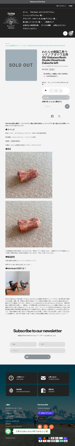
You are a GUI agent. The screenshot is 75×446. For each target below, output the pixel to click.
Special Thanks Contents (13, 426)
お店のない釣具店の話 (12, 421)
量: (46, 90)
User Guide (19, 379)
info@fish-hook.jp (54, 379)
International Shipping (23, 391)
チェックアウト (52, 82)
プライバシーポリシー (12, 411)
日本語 (70, 6)
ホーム (7, 43)
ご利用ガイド (9, 413)
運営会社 (8, 423)
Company (51, 391)
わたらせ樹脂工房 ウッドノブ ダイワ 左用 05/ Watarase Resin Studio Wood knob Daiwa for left (35, 45)
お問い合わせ (9, 418)
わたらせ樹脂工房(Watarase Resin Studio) (55, 66)
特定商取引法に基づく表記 (13, 408)
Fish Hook (12, 438)
